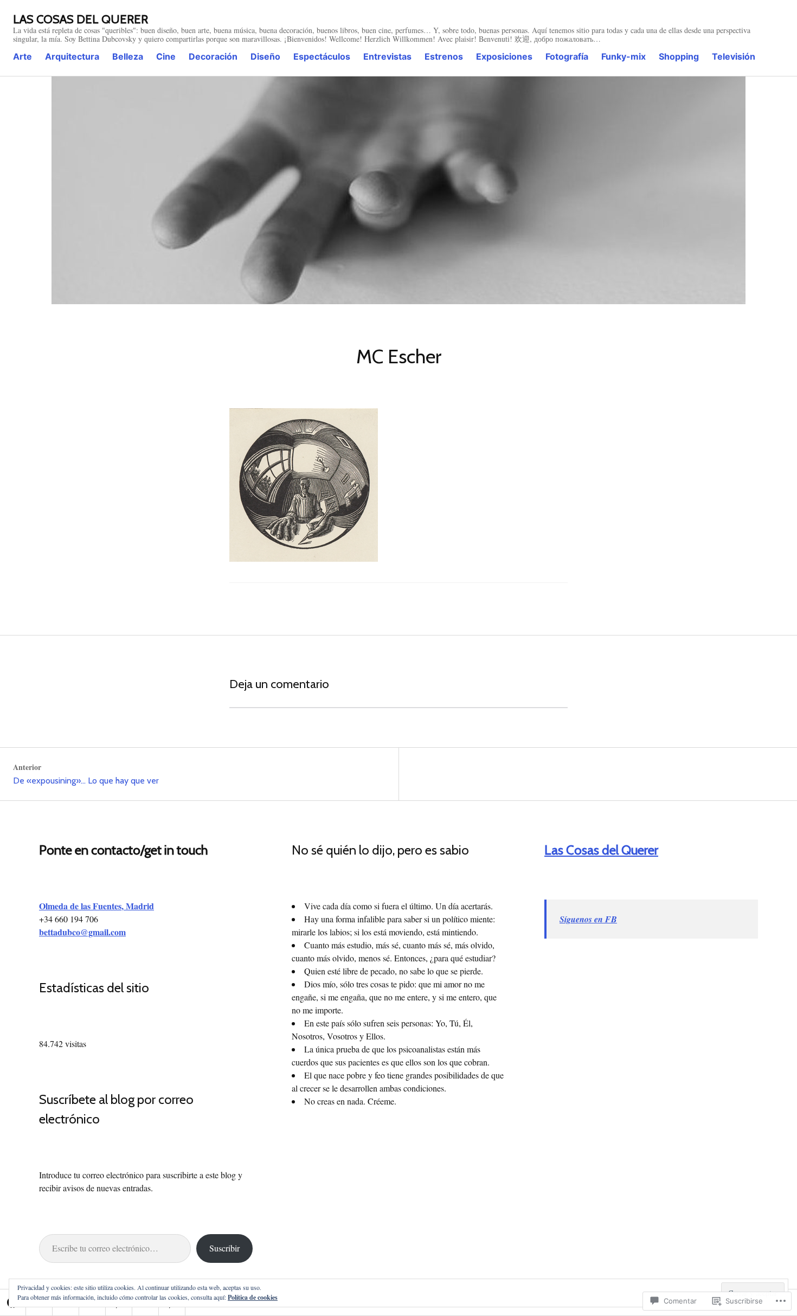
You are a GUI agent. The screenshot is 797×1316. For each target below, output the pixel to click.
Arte (22, 56)
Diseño (265, 56)
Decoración (213, 56)
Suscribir (224, 1248)
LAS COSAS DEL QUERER (80, 19)
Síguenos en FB (588, 919)
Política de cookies (253, 1297)
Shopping (679, 56)
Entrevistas (387, 56)
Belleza (127, 56)
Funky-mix (623, 56)
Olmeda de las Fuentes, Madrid (96, 906)
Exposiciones (504, 56)
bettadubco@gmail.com (82, 932)
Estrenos (444, 56)
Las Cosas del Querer (601, 850)
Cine (166, 56)
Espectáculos (321, 56)
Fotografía (566, 56)
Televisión (733, 56)
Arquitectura (72, 56)
